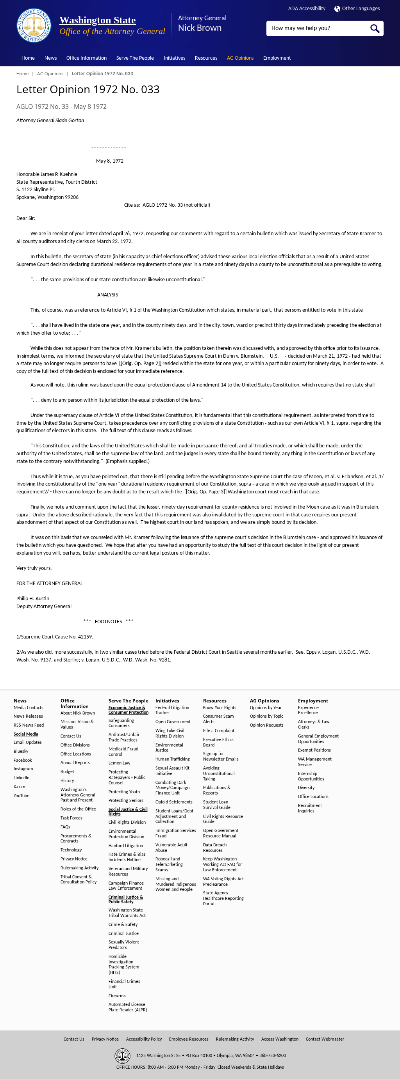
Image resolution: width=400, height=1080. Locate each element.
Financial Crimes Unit (124, 984)
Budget (67, 772)
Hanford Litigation (126, 846)
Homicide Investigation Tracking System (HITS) (124, 964)
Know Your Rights (219, 708)
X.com (19, 787)
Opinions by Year (266, 708)
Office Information (86, 58)
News (51, 58)
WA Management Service (315, 762)
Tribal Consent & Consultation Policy (78, 880)
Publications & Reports (216, 791)
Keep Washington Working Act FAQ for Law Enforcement (222, 865)
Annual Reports (75, 763)
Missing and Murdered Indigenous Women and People (175, 884)
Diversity (306, 788)
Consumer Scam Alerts (218, 719)
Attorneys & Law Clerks (314, 725)
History (67, 781)
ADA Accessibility (306, 9)
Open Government (173, 722)
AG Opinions (240, 58)
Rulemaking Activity (79, 868)
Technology (71, 850)
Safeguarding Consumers (121, 723)
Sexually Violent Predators (124, 945)
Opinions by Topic (266, 716)
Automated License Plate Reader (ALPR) (128, 1007)
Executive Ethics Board (218, 743)
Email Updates (28, 742)
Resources (206, 58)
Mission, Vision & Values (77, 725)
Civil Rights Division (127, 822)
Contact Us (71, 736)
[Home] (34, 25)
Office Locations (76, 754)
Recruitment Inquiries (310, 808)
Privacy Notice (74, 859)
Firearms (117, 996)
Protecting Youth (124, 792)
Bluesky (21, 751)
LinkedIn (21, 778)
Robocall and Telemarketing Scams (169, 865)
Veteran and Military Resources (128, 872)
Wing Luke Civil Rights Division (169, 734)
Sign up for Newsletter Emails (221, 757)
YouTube (21, 796)
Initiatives (174, 58)
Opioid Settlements (174, 802)
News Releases (28, 716)
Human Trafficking (172, 759)
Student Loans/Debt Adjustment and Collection (174, 817)
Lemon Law (119, 763)
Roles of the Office (78, 809)
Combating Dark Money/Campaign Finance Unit (172, 788)
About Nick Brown (78, 713)
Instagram (23, 769)
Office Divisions (75, 745)
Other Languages (361, 9)
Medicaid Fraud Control (123, 752)
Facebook (23, 760)
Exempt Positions (314, 750)
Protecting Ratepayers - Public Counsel (127, 778)
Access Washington (279, 1039)
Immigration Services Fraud (175, 833)
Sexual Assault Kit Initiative (172, 771)
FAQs (65, 827)
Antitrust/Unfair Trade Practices (124, 737)
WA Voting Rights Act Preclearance (223, 882)
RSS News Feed (29, 725)
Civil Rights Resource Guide (223, 819)
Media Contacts (28, 708)
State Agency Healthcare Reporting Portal (223, 898)
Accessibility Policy (144, 1039)
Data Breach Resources (215, 848)
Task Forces (71, 818)
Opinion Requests (267, 725)
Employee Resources (189, 1039)
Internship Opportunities (311, 776)
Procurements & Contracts (76, 839)
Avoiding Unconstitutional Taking (219, 774)
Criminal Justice (124, 933)
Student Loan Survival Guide (216, 805)
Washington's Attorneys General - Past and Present (79, 795)
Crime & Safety (123, 924)
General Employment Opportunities (318, 739)
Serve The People (135, 58)
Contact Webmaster (325, 1039)
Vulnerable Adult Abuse (171, 848)
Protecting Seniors (126, 800)
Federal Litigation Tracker (172, 711)
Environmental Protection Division (126, 834)
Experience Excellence (308, 711)
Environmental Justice (169, 748)
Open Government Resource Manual (220, 833)
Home (28, 58)
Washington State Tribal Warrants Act (127, 913)
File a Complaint (218, 731)
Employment (277, 58)
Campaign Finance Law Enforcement (126, 886)
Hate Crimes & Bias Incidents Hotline (127, 857)
